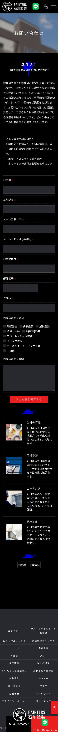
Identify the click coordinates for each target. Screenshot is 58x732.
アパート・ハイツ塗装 (20, 336)
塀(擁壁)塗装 (33, 331)
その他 (11, 351)
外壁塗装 (12, 326)
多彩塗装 (28, 326)
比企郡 (22, 565)
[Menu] (53, 6)
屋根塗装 (44, 326)
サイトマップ (43, 701)
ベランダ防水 (14, 341)
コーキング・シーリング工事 (23, 346)
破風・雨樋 (13, 331)
